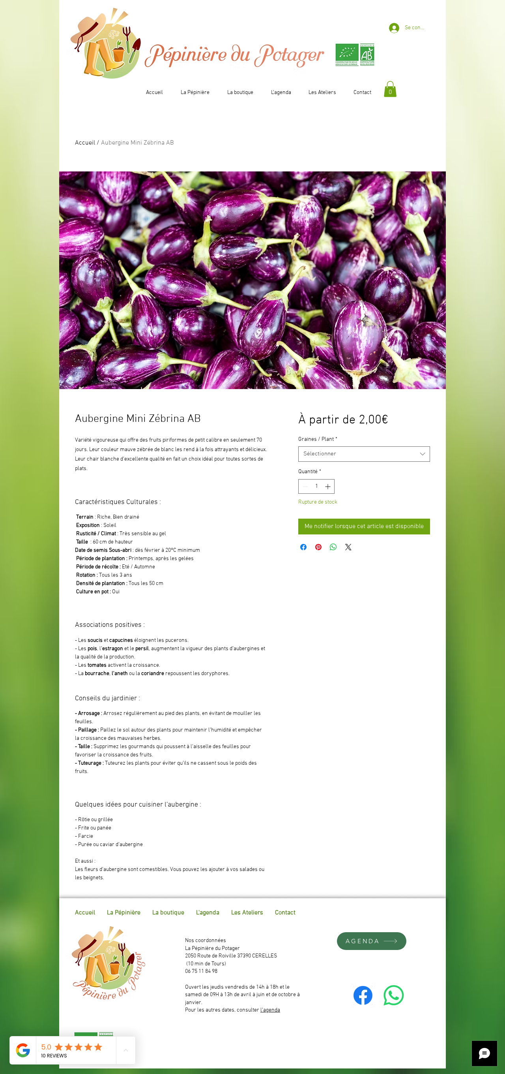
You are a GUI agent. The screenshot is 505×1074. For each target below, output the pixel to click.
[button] (390, 89)
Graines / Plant (317, 439)
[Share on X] (348, 547)
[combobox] (364, 454)
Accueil (85, 143)
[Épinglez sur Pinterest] (318, 547)
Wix (429, 913)
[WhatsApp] (393, 995)
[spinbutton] (316, 486)
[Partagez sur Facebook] (303, 547)
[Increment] (328, 486)
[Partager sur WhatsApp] (333, 547)
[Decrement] (304, 486)
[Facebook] (363, 995)
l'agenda (270, 1010)
